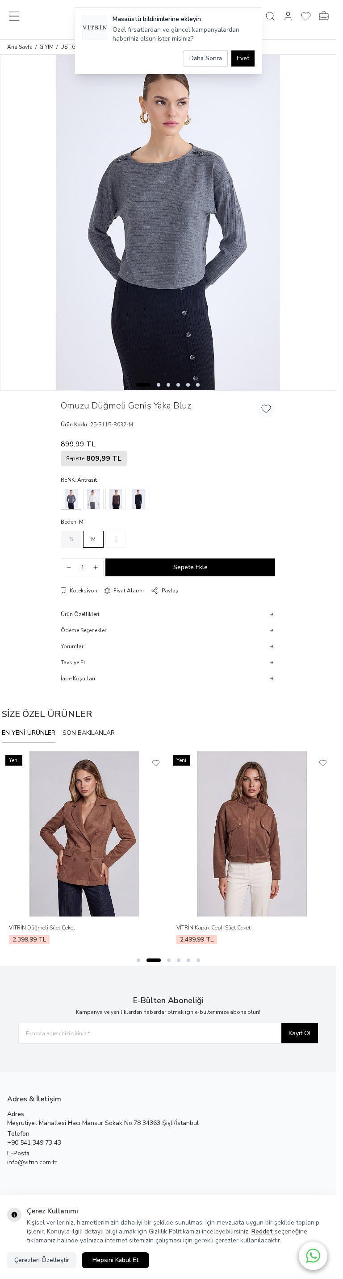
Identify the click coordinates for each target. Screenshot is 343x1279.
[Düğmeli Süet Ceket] (84, 834)
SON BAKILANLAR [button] (89, 733)
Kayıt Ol (300, 1033)
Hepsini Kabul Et (115, 1260)
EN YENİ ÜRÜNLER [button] (28, 733)
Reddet (262, 1231)
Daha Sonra (205, 58)
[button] (143, 385)
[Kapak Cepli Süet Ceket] (252, 834)
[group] (168, 222)
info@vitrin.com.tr (32, 1162)
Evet (243, 58)
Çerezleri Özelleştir (41, 1260)
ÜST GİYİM (73, 46)
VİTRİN (18, 927)
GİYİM (46, 46)
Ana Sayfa (20, 46)
